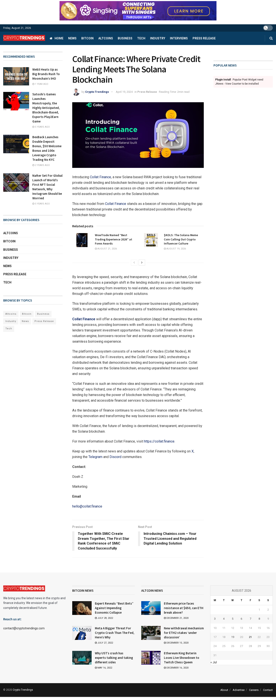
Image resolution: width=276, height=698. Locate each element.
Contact (268, 690)
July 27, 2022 (105, 642)
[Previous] (134, 263)
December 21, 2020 (177, 618)
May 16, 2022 (104, 667)
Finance (105, 177)
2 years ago (42, 165)
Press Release (204, 38)
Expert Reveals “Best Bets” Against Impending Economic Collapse (114, 607)
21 (250, 637)
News (72, 38)
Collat (94, 177)
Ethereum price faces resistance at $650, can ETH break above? (183, 607)
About (224, 690)
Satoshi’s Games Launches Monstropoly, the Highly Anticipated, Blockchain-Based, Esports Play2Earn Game (46, 107)
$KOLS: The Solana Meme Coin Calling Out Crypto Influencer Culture (181, 239)
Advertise (239, 690)
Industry (157, 38)
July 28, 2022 (105, 618)
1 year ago (41, 84)
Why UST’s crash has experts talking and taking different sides (114, 657)
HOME (59, 38)
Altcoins (105, 38)
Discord (115, 457)
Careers (254, 690)
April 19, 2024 (124, 91)
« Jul (213, 662)
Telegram (95, 457)
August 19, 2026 (176, 248)
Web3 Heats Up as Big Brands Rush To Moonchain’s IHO (46, 73)
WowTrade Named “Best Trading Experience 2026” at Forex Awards (113, 239)
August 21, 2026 (107, 248)
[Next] (142, 263)
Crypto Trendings (97, 91)
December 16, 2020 (177, 667)
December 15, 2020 (177, 642)
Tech (141, 38)
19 (232, 637)
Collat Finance (115, 204)
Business (125, 38)
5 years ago (42, 126)
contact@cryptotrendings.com (24, 628)
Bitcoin (87, 38)
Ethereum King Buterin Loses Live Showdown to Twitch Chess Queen (181, 657)
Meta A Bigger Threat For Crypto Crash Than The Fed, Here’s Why (114, 632)
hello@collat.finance (87, 506)
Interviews (179, 38)
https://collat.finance (159, 441)
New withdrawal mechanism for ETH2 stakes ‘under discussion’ (184, 632)
